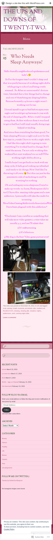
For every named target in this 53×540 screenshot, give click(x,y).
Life (38, 306)
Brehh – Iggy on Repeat (10, 382)
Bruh (3, 378)
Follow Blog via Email (15, 395)
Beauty (4, 438)
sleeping (17, 311)
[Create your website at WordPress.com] (26, 3)
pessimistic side (30, 308)
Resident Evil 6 (8, 311)
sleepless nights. (35, 311)
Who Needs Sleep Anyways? (26, 59)
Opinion (4, 459)
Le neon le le (6, 373)
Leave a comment (9, 317)
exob (4, 308)
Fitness (4, 442)
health (15, 308)
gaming (9, 308)
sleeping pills (24, 311)
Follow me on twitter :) (15, 476)
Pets (3, 463)
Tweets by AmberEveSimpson (12, 480)
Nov (5, 56)
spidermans (7, 313)
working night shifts (22, 313)
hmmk (4, 369)
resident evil (41, 308)
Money (4, 455)
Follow (6, 410)
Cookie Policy (9, 529)
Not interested (7, 386)
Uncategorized (7, 468)
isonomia (21, 308)
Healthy (4, 447)
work (13, 313)
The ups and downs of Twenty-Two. (25, 20)
